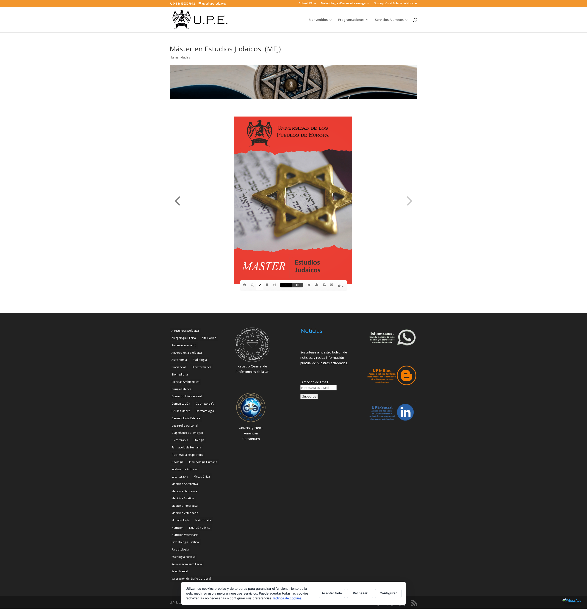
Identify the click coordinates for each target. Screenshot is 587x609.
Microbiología (181, 520)
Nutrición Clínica (199, 528)
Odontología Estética (185, 542)
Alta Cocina (209, 338)
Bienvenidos (318, 20)
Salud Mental (180, 571)
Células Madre (181, 411)
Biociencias (179, 367)
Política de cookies (287, 598)
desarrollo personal (185, 426)
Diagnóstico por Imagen (187, 433)
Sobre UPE (305, 3)
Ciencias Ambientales (185, 382)
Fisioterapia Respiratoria (188, 455)
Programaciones (351, 20)
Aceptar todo (332, 593)
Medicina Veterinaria (185, 513)
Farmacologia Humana (186, 447)
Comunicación (181, 404)
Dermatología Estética (186, 418)
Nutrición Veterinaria (185, 535)
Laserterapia (180, 476)
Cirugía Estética (181, 389)
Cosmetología (205, 404)
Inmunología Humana (203, 462)
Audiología (200, 360)
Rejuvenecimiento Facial (187, 564)
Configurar (388, 593)
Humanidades (180, 57)
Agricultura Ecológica (185, 331)
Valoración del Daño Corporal (191, 579)
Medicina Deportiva (184, 491)
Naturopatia (203, 520)
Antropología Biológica (187, 353)
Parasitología (180, 549)
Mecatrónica (202, 476)
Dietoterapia (180, 440)
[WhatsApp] (571, 600)
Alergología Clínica (184, 338)
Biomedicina (180, 374)
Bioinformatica (201, 367)
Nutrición (177, 528)
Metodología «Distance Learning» (343, 3)
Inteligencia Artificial (184, 469)
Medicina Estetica (183, 498)
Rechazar (360, 593)
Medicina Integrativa (185, 506)
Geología (177, 462)
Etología (199, 440)
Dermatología (205, 411)
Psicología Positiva (184, 557)
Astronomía (179, 360)
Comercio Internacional (187, 396)
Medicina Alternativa (185, 484)
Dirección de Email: (314, 382)
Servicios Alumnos (389, 20)
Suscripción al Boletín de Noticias (395, 3)
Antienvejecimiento (184, 345)
